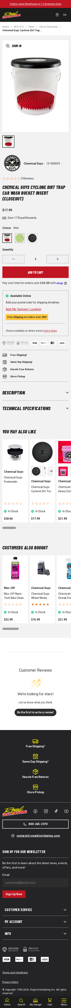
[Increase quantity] (58, 259)
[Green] (19, 238)
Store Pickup (35, 792)
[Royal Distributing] (11, 15)
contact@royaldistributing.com (38, 835)
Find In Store (50, 330)
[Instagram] (46, 811)
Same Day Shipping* (35, 761)
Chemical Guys (33, 163)
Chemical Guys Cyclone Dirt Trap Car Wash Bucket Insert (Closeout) (41, 489)
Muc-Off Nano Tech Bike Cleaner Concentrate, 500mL (15, 596)
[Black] (32, 238)
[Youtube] (66, 811)
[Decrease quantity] (13, 259)
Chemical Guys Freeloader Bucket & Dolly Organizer (13, 480)
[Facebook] (35, 811)
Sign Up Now (14, 894)
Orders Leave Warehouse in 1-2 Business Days (35, 4)
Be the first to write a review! (35, 712)
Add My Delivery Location (23, 309)
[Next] (51, 471)
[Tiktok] (56, 811)
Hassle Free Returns (35, 777)
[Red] (7, 238)
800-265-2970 (38, 824)
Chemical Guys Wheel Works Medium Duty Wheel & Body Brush (40, 596)
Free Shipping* (35, 746)
